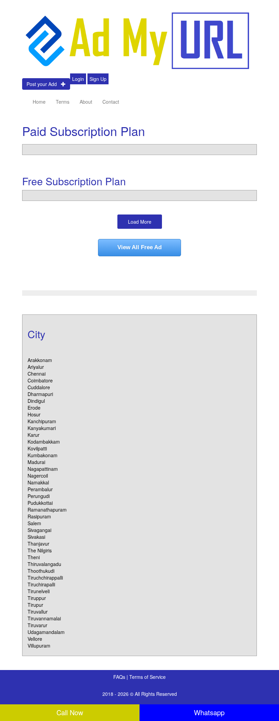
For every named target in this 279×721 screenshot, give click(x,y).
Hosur (34, 414)
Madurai (36, 462)
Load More (139, 221)
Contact (110, 101)
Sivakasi (36, 536)
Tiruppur (37, 598)
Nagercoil (38, 475)
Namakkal (38, 482)
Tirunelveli (39, 591)
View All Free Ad (139, 247)
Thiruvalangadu (44, 564)
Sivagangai (39, 530)
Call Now (69, 712)
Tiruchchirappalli (45, 577)
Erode (34, 407)
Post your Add (44, 84)
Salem (34, 523)
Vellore (35, 638)
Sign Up (97, 78)
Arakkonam (40, 360)
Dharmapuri (40, 394)
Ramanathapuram (47, 509)
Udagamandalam (46, 632)
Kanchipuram (42, 421)
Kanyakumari (42, 428)
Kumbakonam (43, 455)
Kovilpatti (37, 448)
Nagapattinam (43, 468)
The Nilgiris (40, 550)
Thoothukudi (41, 570)
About (86, 101)
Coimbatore (40, 380)
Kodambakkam (44, 441)
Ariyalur (36, 366)
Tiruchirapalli (41, 584)
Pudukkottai (40, 502)
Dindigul (36, 400)
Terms (62, 101)
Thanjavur (38, 543)
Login (78, 78)
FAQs (120, 676)
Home (39, 101)
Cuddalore (39, 387)
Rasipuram (39, 516)
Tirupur (35, 604)
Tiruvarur (37, 625)
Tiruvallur (38, 611)
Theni (34, 557)
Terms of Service (147, 676)
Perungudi (39, 496)
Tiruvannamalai (44, 618)
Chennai (37, 373)
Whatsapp (209, 712)
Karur (33, 434)
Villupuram (39, 645)
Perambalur (40, 489)
